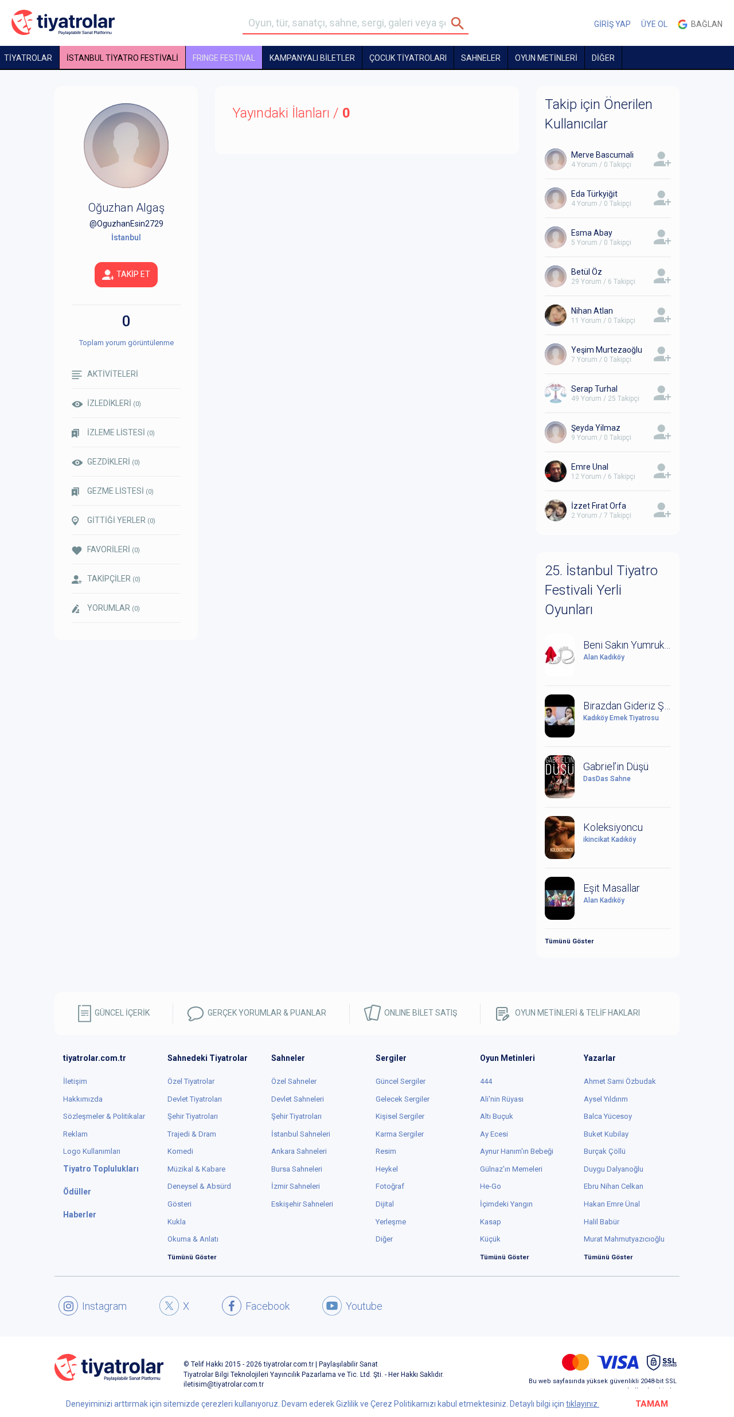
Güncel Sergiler (400, 1081)
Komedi (180, 1151)
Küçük (490, 1239)
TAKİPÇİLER (113, 578)
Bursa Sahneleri (296, 1169)
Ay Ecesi (494, 1134)
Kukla (176, 1221)
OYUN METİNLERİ (546, 58)
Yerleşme (391, 1221)
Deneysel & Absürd (199, 1186)
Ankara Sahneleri (299, 1151)
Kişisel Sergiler (400, 1116)
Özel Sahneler (294, 1081)
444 (486, 1081)
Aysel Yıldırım (606, 1099)
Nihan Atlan (592, 310)
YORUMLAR (113, 607)
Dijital (385, 1204)
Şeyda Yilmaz (595, 427)
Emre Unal (589, 466)
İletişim (75, 1081)
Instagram (104, 1306)
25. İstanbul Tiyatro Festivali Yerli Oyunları (601, 590)
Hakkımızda (83, 1099)
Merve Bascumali (602, 154)
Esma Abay (591, 232)
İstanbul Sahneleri (300, 1134)
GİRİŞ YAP (612, 24)
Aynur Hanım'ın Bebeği (516, 1151)
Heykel (387, 1169)
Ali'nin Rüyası (502, 1099)
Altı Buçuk (496, 1116)
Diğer (384, 1239)
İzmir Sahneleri (295, 1186)
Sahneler (481, 58)
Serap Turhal (594, 388)
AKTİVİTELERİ (112, 373)
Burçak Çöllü (605, 1151)
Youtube (364, 1306)
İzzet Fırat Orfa (598, 505)
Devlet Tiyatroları (194, 1099)
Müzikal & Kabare (196, 1169)
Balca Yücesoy (608, 1116)
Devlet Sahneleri (297, 1099)
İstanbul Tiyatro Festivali (122, 58)
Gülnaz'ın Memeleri (511, 1169)
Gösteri (179, 1204)
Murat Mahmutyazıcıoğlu (624, 1239)
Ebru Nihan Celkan (613, 1186)
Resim (386, 1151)
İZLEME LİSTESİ (121, 432)
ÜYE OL (654, 24)
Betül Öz (586, 271)
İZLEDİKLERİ (114, 403)
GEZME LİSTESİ (120, 490)
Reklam (75, 1134)
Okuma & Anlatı (192, 1239)
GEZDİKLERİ (113, 461)
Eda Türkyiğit (594, 193)
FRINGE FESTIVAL (224, 58)
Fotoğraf (390, 1186)
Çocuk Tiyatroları (408, 58)
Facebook (267, 1306)
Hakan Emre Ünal (612, 1204)
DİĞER (603, 58)
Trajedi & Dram (191, 1134)
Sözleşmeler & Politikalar (104, 1116)
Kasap (490, 1221)
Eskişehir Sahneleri (302, 1204)
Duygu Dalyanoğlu (613, 1169)
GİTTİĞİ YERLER (121, 520)
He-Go (490, 1186)
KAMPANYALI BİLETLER (312, 58)
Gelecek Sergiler (403, 1099)
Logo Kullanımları (91, 1151)
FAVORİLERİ (113, 549)
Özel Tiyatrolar (190, 1081)
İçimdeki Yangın (506, 1204)
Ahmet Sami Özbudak (620, 1081)
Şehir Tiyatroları (192, 1116)
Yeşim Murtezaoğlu (606, 349)
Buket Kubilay (606, 1134)
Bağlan (705, 24)
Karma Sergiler (400, 1134)
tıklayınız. (582, 1403)
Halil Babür (601, 1221)
